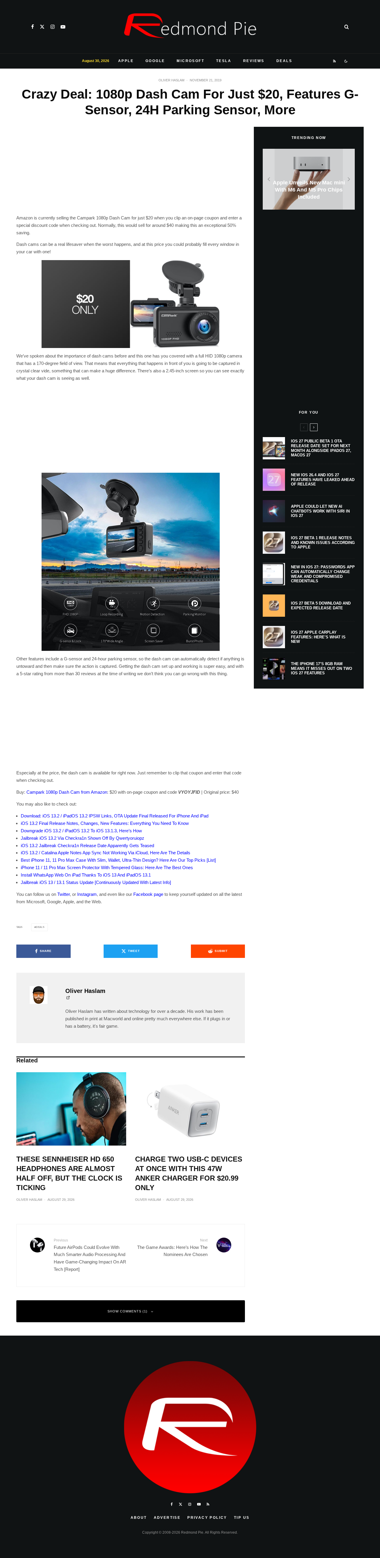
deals (40, 927)
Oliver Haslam (171, 80)
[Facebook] (32, 26)
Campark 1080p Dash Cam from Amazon (66, 792)
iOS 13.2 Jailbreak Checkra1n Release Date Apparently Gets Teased (87, 845)
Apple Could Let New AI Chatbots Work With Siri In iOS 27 (320, 511)
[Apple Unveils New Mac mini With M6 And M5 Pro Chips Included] (309, 179)
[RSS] (335, 61)
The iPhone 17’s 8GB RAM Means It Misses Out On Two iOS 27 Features (321, 668)
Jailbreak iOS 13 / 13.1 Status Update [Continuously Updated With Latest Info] (96, 882)
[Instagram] (53, 26)
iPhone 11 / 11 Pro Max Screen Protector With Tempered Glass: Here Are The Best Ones (107, 867)
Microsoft (190, 61)
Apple (126, 61)
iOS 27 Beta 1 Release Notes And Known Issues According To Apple (323, 542)
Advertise (167, 1518)
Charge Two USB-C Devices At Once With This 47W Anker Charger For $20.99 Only (188, 1173)
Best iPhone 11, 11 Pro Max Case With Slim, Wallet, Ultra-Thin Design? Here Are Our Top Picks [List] (118, 860)
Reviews (254, 61)
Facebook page (148, 894)
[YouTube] (63, 26)
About (139, 1518)
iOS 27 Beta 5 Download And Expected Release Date (321, 605)
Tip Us (241, 1518)
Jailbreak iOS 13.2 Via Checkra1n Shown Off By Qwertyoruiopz (82, 838)
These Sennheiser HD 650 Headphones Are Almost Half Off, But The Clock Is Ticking (69, 1173)
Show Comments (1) (127, 1311)
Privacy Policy (207, 1518)
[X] (42, 26)
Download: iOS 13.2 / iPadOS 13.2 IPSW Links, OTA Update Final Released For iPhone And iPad (114, 815)
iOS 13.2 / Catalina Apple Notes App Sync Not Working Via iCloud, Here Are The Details (105, 852)
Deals (284, 61)
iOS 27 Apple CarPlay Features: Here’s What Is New (318, 637)
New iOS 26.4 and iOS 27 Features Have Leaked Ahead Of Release (322, 479)
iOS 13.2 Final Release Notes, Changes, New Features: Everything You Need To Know (105, 823)
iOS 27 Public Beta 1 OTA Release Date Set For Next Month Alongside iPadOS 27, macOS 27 (321, 448)
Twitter (63, 894)
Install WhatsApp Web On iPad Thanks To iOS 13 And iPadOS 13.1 (86, 874)
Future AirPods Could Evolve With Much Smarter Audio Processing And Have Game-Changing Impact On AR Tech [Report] (90, 1255)
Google (155, 61)
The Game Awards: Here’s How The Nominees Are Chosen (172, 1247)
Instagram (87, 894)
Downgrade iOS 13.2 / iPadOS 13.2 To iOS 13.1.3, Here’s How (81, 830)
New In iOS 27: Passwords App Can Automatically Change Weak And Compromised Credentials (323, 574)
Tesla (223, 61)
